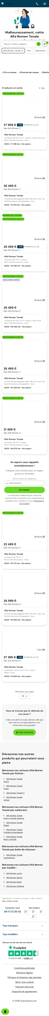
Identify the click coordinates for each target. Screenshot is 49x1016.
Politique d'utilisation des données (25, 977)
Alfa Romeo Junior (14, 873)
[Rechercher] (38, 44)
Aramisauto (7, 898)
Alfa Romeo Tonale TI (15, 793)
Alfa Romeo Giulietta (15, 886)
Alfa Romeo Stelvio (14, 877)
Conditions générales (24, 968)
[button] (22, 51)
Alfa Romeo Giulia (14, 882)
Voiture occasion (21, 898)
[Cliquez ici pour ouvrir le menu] (44, 3)
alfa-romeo (36, 898)
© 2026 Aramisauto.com (24, 1000)
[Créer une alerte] (5, 1011)
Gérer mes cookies (24, 982)
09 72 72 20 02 (12, 911)
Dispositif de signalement (24, 991)
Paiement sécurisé (24, 986)
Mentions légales (24, 972)
